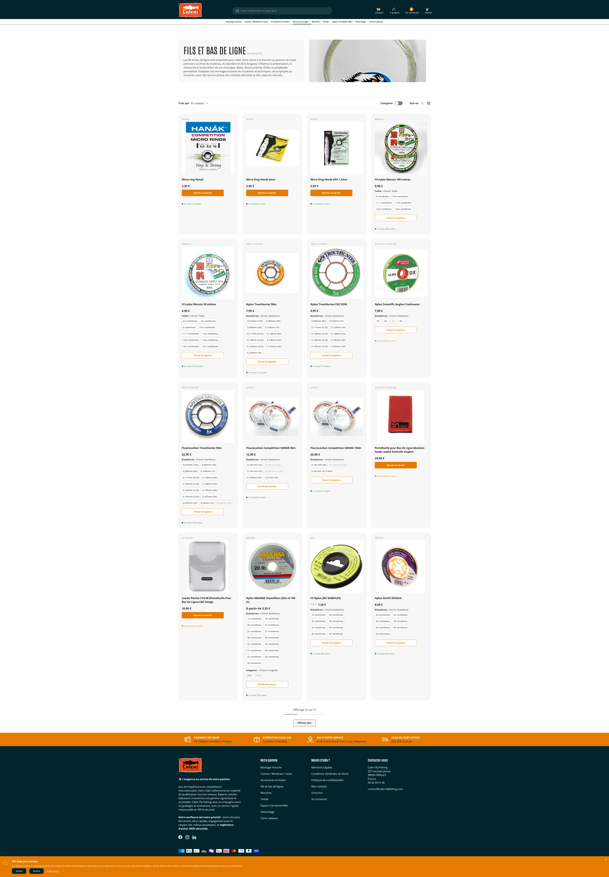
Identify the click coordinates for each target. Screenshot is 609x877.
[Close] (605, 859)
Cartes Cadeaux (376, 21)
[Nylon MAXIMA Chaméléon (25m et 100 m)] (272, 566)
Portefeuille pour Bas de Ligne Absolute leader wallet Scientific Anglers (399, 449)
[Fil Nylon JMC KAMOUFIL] (336, 566)
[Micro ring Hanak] (208, 148)
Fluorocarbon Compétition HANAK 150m (335, 448)
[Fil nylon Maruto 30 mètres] (208, 273)
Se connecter (319, 799)
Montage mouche (234, 21)
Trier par (183, 103)
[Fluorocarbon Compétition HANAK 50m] (272, 416)
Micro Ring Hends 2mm (260, 179)
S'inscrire (316, 793)
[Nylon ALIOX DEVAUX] (401, 566)
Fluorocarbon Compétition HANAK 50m (271, 448)
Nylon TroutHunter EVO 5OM (328, 304)
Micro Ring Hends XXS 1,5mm (328, 179)
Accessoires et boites (280, 21)
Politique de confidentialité (327, 780)
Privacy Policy (249, 865)
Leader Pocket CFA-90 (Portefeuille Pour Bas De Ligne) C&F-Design (206, 600)
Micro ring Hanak (193, 179)
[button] (428, 10)
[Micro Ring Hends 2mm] (272, 148)
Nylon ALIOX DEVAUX (388, 598)
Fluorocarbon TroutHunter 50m (202, 448)
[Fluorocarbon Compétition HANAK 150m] (336, 416)
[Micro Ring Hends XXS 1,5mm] (336, 148)
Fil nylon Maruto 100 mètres (392, 179)
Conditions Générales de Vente (329, 774)
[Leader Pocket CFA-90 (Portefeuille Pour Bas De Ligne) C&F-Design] (208, 566)
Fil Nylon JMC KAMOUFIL (325, 598)
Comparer (386, 103)
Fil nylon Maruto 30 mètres (199, 304)
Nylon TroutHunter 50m (261, 304)
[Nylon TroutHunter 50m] (272, 273)
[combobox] (282, 10)
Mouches (316, 21)
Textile (326, 21)
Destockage (361, 21)
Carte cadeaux (269, 818)
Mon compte (319, 786)
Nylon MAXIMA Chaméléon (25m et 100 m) (270, 600)
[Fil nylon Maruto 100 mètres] (401, 148)
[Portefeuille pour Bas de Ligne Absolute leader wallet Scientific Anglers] (401, 416)
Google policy (263, 865)
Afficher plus (304, 722)
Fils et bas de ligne (301, 21)
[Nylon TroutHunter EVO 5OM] (336, 273)
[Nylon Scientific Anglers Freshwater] (401, 273)
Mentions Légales (321, 767)
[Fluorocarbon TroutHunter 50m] (208, 416)
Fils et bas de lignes (272, 786)
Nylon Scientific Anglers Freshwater (397, 304)
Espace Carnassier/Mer (342, 21)
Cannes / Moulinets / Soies (256, 21)
